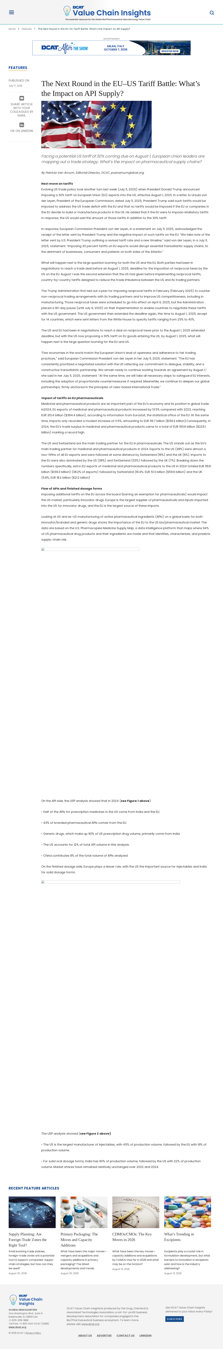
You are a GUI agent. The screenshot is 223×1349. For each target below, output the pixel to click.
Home (12, 29)
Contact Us (126, 1335)
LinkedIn (145, 1335)
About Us (85, 1335)
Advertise (104, 1335)
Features (27, 29)
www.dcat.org (17, 1327)
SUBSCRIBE (174, 1319)
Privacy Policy (33, 1333)
